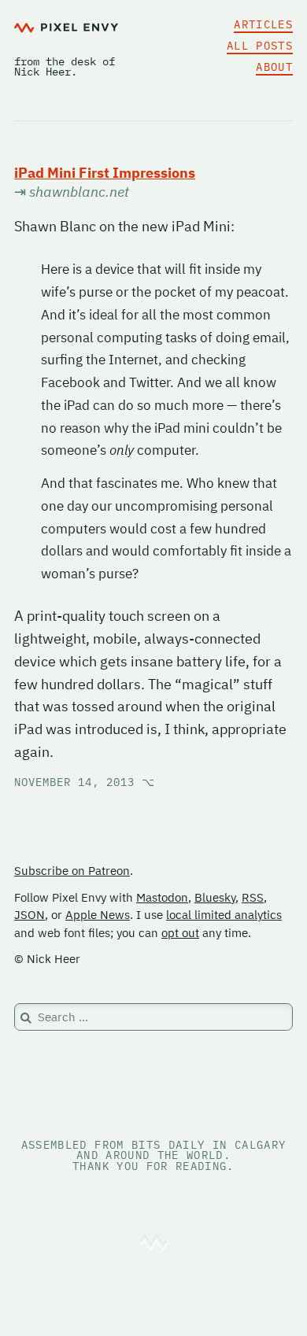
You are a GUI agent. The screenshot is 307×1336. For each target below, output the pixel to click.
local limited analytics (224, 914)
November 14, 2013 (84, 782)
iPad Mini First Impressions (104, 173)
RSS (253, 897)
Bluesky (214, 897)
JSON (29, 914)
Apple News (97, 914)
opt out (180, 932)
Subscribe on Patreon (72, 870)
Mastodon (162, 897)
